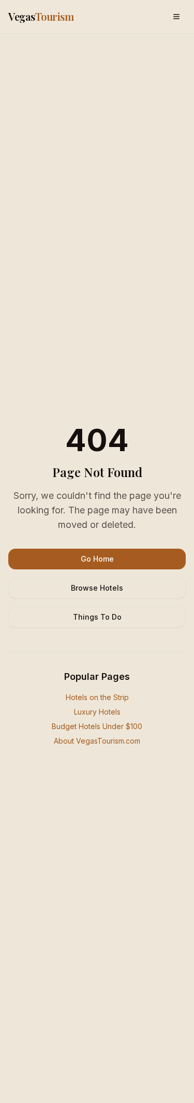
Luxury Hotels (97, 711)
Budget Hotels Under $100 (97, 726)
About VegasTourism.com (97, 740)
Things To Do (97, 616)
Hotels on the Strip (97, 697)
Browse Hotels (97, 587)
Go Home (97, 558)
